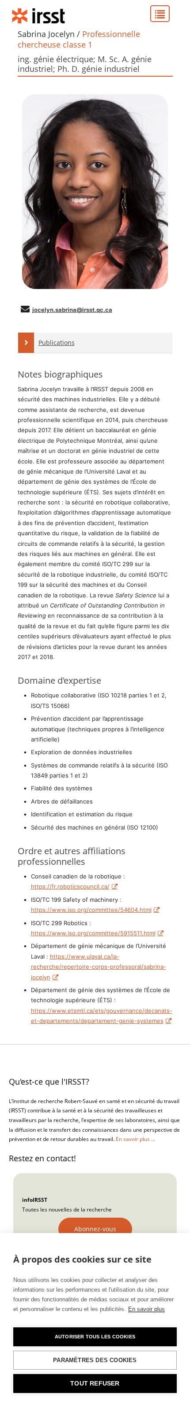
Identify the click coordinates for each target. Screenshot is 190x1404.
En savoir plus (146, 1309)
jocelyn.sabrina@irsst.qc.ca (72, 309)
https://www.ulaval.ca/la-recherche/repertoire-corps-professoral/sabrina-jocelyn (98, 967)
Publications (56, 342)
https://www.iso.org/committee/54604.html (91, 909)
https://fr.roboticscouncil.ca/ (70, 886)
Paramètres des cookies (95, 1360)
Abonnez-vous (95, 1229)
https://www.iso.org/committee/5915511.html (93, 933)
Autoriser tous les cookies (95, 1336)
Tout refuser (94, 1383)
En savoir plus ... (135, 1139)
